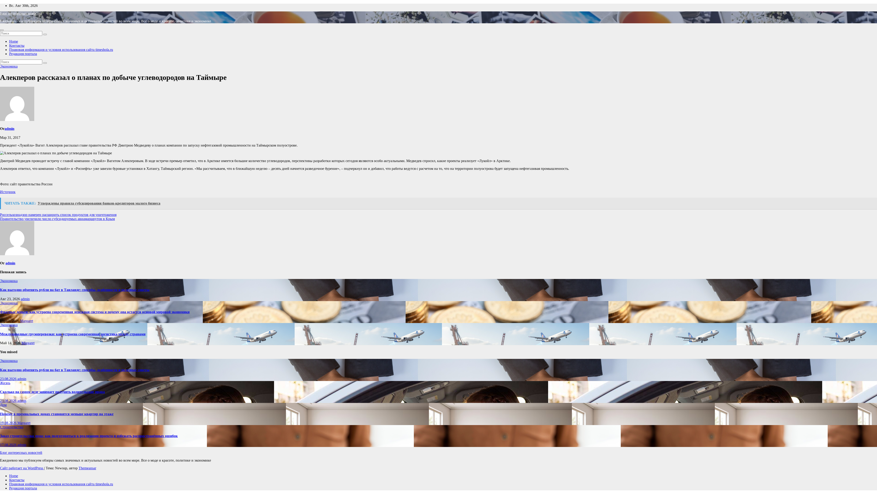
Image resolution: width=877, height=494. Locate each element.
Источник (8, 192)
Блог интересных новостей (21, 13)
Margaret (26, 321)
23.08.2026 (8, 379)
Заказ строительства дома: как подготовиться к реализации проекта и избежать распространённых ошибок (89, 436)
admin (9, 129)
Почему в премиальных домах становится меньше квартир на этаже (57, 414)
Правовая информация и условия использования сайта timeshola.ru (61, 50)
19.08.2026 (8, 423)
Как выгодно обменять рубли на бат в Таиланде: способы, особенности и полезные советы (75, 290)
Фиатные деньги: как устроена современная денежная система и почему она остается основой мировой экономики (95, 312)
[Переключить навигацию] (2, 30)
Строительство (11, 427)
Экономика (9, 66)
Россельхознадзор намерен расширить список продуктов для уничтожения (58, 215)
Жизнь (5, 383)
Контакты (16, 45)
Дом (3, 405)
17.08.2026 (8, 445)
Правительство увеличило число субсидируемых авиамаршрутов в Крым (57, 219)
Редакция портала (23, 54)
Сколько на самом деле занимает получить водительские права (52, 392)
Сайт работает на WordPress (22, 468)
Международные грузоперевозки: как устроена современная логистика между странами (72, 334)
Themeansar (87, 468)
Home (13, 41)
